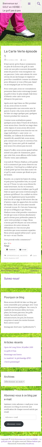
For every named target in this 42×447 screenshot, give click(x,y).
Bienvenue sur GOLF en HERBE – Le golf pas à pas (12, 7)
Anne (24, 60)
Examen (12, 258)
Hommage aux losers (13, 354)
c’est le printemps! (11, 362)
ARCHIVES (23, 256)
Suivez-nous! (11, 278)
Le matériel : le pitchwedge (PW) (17, 358)
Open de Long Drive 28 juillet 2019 (18, 347)
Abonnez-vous (14, 424)
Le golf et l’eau (10, 351)
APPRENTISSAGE (13, 256)
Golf (17, 258)
